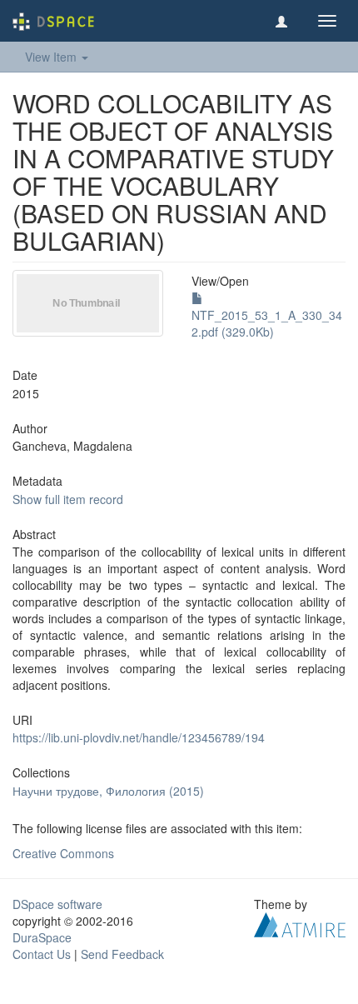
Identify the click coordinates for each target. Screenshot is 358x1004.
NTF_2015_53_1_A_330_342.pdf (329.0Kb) (266, 323)
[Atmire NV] (300, 922)
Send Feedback (122, 954)
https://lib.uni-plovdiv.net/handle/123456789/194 (138, 737)
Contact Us (41, 954)
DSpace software (57, 904)
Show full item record (67, 499)
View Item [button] (52, 56)
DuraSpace (42, 937)
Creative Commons (63, 853)
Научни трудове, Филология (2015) (108, 790)
